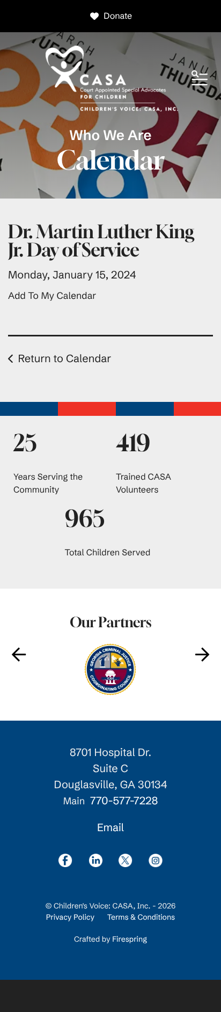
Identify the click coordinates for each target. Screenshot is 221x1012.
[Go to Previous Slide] (19, 654)
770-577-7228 (124, 801)
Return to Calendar (64, 358)
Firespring (129, 939)
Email (110, 827)
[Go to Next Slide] (202, 654)
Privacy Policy (70, 917)
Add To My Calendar (52, 296)
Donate (118, 16)
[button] (199, 78)
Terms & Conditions (141, 917)
